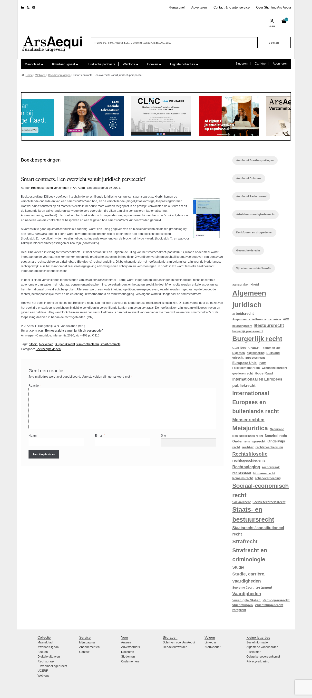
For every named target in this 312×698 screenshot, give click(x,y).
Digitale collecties (182, 64)
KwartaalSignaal (63, 64)
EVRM (262, 363)
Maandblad (32, 64)
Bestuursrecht (269, 325)
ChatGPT (254, 348)
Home (29, 75)
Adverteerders (130, 647)
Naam (34, 435)
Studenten (128, 656)
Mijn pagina (87, 642)
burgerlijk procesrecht (247, 331)
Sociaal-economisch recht (260, 490)
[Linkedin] (22, 7)
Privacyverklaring (257, 661)
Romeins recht (264, 473)
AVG (286, 319)
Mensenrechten (248, 419)
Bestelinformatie (257, 642)
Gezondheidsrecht (248, 250)
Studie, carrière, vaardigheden (248, 577)
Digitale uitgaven (49, 656)
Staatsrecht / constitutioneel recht (258, 531)
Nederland (277, 429)
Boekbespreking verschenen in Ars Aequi (58, 188)
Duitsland (273, 353)
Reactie (35, 385)
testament (263, 587)
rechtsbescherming (269, 447)
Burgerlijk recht (65, 344)
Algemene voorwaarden (262, 647)
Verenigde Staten (246, 600)
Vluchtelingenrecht (269, 605)
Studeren (241, 63)
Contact (84, 652)
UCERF (43, 670)
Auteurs (126, 642)
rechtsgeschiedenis (248, 460)
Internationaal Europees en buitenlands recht (255, 402)
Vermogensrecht (276, 600)
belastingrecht (242, 326)
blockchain (46, 344)
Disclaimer (253, 652)
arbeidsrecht (243, 313)
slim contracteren (87, 344)
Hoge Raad (264, 373)
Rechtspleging (246, 466)
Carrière (260, 63)
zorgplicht (239, 610)
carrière (239, 347)
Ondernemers (130, 661)
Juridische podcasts (101, 64)
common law (271, 348)
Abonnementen (89, 647)
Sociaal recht (241, 502)
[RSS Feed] (28, 7)
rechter (248, 447)
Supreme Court (243, 587)
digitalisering (255, 353)
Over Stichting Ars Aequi (273, 7)
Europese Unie (244, 363)
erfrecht (238, 357)
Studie (238, 567)
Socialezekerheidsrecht (269, 502)
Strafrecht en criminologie (249, 555)
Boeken (152, 64)
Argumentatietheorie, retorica (256, 319)
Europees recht (255, 357)
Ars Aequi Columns (248, 178)
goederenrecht (242, 373)
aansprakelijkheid (245, 284)
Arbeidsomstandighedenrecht (255, 214)
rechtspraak (271, 467)
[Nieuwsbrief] (33, 7)
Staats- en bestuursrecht (253, 514)
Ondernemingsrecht (248, 441)
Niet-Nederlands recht (247, 436)
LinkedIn (210, 642)
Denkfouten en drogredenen (254, 232)
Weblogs (129, 64)
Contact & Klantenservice (232, 7)
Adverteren (199, 7)
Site (163, 435)
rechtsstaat (241, 473)
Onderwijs (276, 441)
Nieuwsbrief (176, 7)
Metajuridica (250, 428)
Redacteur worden (175, 647)
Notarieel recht (276, 436)
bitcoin (33, 344)
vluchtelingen (242, 605)
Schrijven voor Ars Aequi (179, 642)
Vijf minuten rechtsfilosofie (253, 268)
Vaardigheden (246, 593)
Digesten (238, 353)
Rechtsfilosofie (249, 454)
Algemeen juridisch (249, 298)
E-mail (100, 435)
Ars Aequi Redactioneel (251, 196)
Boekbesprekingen (59, 75)
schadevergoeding (268, 478)
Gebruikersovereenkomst (263, 656)
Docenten (127, 652)
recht (236, 447)
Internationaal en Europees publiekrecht (257, 382)
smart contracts (110, 344)
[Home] (52, 41)
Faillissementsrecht (246, 367)
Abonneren (280, 63)
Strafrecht (244, 541)
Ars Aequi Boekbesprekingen (255, 160)
